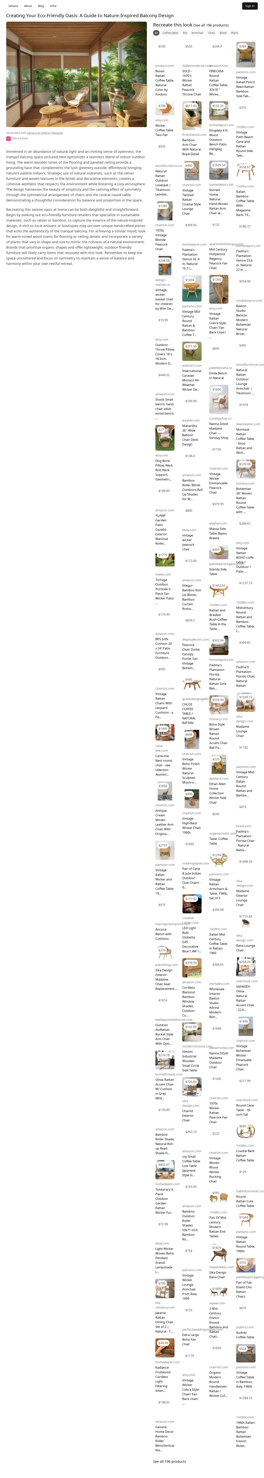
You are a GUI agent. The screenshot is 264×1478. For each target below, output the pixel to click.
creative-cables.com (190, 920)
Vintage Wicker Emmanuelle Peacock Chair (218, 483)
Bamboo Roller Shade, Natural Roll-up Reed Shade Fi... (165, 1143)
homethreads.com (168, 1074)
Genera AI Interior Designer (45, 133)
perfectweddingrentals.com (202, 1329)
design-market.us (162, 282)
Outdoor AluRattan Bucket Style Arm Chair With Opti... (164, 1034)
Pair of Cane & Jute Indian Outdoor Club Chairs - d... (191, 878)
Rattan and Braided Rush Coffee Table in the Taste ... (218, 619)
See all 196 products (169, 1461)
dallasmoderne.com (196, 66)
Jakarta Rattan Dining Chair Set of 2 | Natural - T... (164, 1322)
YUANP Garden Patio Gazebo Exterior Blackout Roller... (161, 529)
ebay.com (162, 1243)
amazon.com (164, 394)
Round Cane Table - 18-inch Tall (245, 1110)
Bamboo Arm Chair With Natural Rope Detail (191, 147)
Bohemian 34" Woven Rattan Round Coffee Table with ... (245, 500)
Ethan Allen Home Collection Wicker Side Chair (217, 793)
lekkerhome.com (221, 1048)
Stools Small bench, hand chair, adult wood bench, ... (164, 408)
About (28, 6)
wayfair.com (191, 420)
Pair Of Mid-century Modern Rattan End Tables (218, 1226)
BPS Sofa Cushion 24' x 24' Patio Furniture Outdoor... (163, 648)
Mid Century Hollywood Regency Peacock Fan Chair (218, 258)
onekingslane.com (195, 863)
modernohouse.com (197, 1046)
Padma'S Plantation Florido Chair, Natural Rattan (245, 676)
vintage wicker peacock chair (188, 542)
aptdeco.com (218, 778)
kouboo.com (164, 66)
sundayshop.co (220, 418)
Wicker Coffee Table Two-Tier (164, 130)
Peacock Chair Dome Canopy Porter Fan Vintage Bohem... (191, 656)
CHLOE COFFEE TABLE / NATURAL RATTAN (189, 713)
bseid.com (243, 826)
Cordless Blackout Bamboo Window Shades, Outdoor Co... (188, 1001)
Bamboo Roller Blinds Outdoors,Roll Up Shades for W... (192, 489)
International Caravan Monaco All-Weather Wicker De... (191, 380)
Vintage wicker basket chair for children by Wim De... (164, 299)
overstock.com (247, 981)
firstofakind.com (194, 135)
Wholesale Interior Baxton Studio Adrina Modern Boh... (216, 1003)
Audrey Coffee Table (245, 1334)
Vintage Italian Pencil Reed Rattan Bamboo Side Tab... (245, 86)
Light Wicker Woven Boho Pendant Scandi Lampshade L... (164, 1260)
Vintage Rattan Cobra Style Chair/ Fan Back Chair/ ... (217, 325)
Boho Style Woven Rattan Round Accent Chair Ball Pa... (218, 736)
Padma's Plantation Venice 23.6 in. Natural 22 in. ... (244, 260)
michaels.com (219, 984)
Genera (13, 6)
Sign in (250, 6)
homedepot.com (167, 1184)
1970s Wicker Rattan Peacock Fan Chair (218, 1112)
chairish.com (164, 225)
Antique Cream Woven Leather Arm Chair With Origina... (164, 822)
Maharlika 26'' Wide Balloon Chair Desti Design (190, 435)
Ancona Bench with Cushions (163, 934)
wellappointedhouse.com (173, 1019)
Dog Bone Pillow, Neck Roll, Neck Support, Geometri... (164, 470)
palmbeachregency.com (226, 564)
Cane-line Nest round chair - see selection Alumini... (163, 765)
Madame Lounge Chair (242, 731)
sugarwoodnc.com (223, 833)
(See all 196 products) (210, 25)
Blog (41, 6)
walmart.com (192, 365)
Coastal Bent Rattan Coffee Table (245, 1155)
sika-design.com (190, 1103)
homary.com (218, 719)
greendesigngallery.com (200, 699)
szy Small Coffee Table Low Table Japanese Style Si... (191, 1165)
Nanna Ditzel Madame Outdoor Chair (218, 1060)
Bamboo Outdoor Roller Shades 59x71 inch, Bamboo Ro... (190, 1225)
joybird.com (245, 1327)
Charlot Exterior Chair (188, 1115)
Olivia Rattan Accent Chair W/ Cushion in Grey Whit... (164, 1089)
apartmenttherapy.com (226, 244)
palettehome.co (220, 368)
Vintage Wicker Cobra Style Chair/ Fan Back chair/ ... (190, 1392)
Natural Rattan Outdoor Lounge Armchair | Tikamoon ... (245, 381)
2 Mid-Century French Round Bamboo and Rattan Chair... (218, 1322)
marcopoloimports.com (172, 924)
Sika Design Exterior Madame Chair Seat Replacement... (166, 979)
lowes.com (163, 574)
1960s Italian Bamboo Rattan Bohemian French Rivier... (245, 1434)
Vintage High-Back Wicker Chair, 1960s (191, 825)
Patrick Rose (20, 138)
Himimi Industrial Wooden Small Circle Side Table (190, 1061)
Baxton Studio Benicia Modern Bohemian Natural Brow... (243, 320)
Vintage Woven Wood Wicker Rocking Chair (215, 1169)
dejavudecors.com (195, 639)
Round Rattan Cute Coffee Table (245, 1201)
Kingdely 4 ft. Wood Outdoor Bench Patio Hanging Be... (218, 142)
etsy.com (161, 120)
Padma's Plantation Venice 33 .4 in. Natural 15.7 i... (190, 259)
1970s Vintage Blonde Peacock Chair (161, 239)
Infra (53, 6)
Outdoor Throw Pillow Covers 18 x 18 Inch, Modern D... (164, 354)
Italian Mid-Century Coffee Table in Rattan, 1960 (218, 943)
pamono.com (165, 865)
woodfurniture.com (169, 166)
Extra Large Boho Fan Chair (190, 1339)
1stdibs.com (218, 605)
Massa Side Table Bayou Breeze (218, 533)
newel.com (217, 1303)
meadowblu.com (221, 1267)
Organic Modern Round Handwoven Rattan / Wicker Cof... (218, 1384)
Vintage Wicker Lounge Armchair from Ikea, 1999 (189, 1287)
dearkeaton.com (248, 424)
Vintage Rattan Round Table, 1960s (245, 1244)
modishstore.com (249, 300)
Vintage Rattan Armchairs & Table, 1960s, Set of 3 (218, 888)
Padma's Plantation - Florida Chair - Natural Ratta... (245, 840)
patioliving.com (166, 965)
